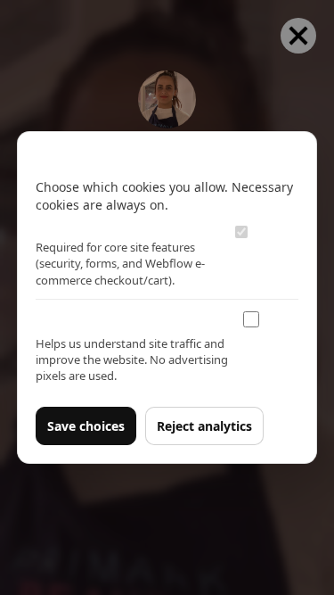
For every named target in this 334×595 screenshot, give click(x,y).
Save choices (86, 425)
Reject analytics (204, 425)
